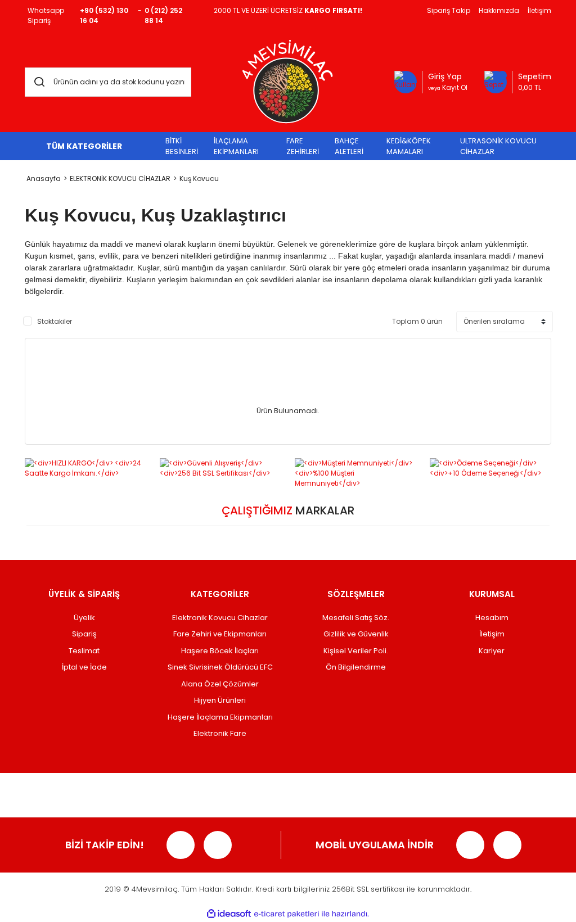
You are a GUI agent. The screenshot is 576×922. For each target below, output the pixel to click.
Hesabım (491, 617)
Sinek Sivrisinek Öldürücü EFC (220, 667)
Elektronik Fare (220, 733)
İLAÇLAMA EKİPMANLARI (236, 146)
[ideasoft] (228, 914)
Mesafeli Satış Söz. (355, 617)
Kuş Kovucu (199, 178)
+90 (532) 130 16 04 (104, 15)
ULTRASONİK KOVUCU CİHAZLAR (498, 146)
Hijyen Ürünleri (220, 700)
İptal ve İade (84, 667)
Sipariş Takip (448, 10)
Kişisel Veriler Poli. (355, 650)
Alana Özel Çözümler (220, 684)
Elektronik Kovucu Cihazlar (220, 617)
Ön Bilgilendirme (356, 667)
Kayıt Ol (447, 87)
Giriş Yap (445, 76)
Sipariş (84, 634)
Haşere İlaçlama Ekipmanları (220, 717)
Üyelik (84, 617)
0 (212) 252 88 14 (163, 15)
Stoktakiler (54, 321)
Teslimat (84, 650)
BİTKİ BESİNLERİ (181, 146)
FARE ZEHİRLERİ (302, 146)
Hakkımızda (499, 10)
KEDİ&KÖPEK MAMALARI (408, 146)
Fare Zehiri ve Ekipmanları (220, 634)
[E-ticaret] (287, 914)
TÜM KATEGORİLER (84, 146)
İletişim (539, 10)
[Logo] (287, 82)
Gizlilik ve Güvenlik (356, 634)
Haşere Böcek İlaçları (220, 650)
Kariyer (492, 650)
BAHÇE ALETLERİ (349, 146)
